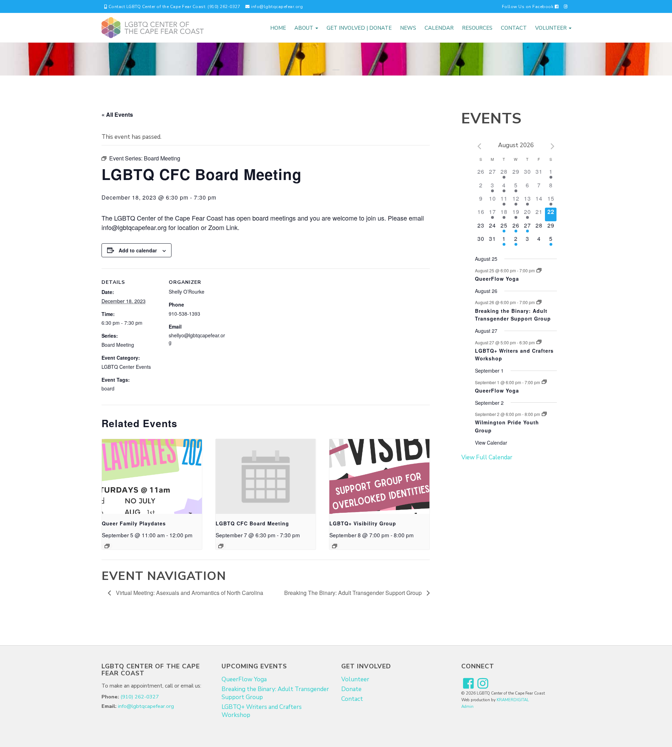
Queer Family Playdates (134, 523)
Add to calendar (138, 250)
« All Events (117, 114)
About (304, 27)
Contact (514, 27)
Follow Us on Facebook (528, 6)
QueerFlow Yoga (497, 278)
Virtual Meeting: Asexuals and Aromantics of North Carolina (188, 593)
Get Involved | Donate (359, 27)
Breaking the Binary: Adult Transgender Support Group (513, 314)
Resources (477, 27)
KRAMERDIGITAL (513, 700)
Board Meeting (118, 344)
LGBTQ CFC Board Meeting (252, 523)
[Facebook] (468, 684)
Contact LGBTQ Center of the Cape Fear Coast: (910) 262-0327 (173, 6)
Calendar (439, 27)
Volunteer (551, 27)
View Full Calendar (486, 457)
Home (278, 27)
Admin (467, 706)
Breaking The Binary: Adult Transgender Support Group (353, 593)
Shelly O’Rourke (186, 291)
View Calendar (491, 442)
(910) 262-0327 (139, 696)
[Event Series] (107, 546)
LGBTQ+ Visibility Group (362, 523)
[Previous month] (479, 146)
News (408, 27)
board (108, 388)
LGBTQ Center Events (126, 366)
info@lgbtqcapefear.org (276, 6)
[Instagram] (566, 6)
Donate (351, 689)
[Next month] (552, 146)
